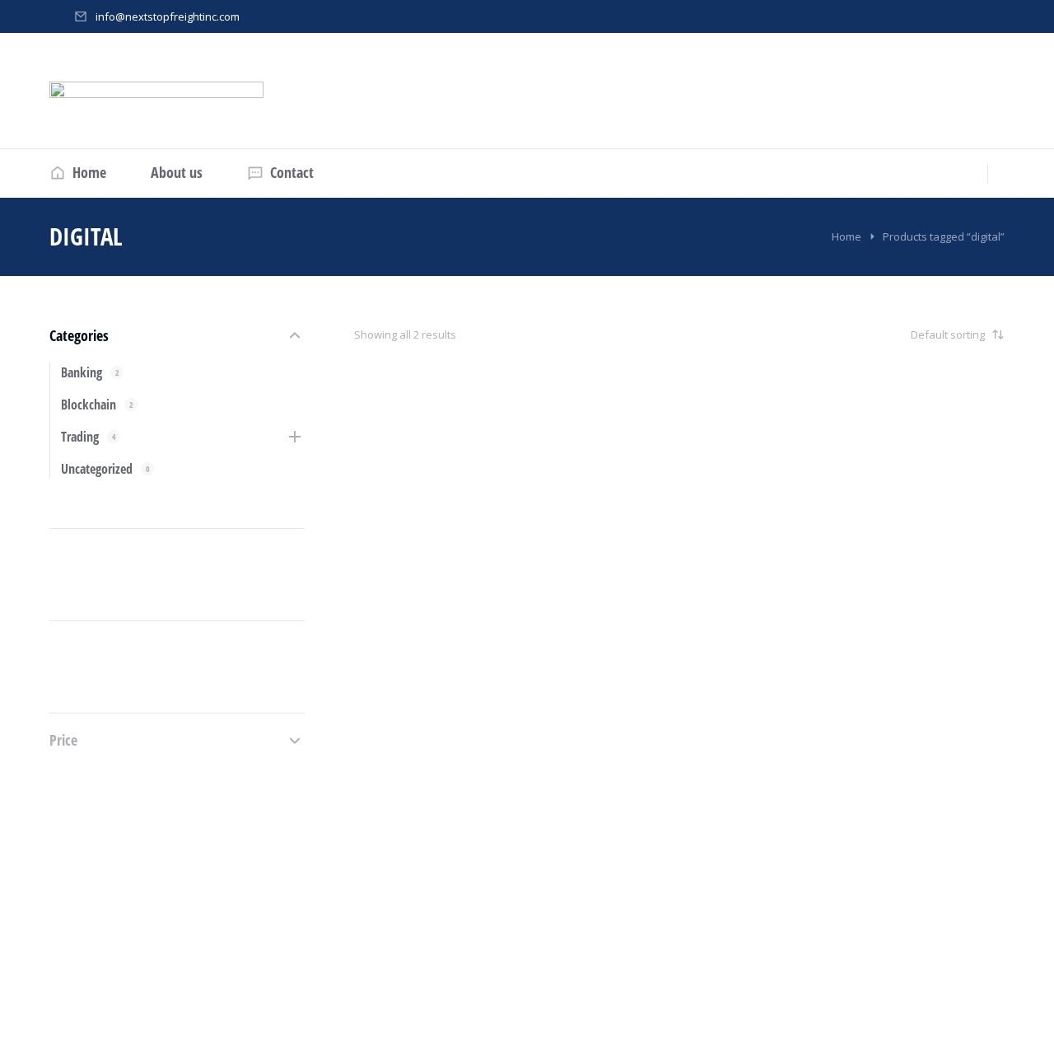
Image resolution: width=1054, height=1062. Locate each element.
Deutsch (394, 720)
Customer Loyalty (751, 823)
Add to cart (413, 931)
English (392, 742)
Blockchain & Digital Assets (439, 801)
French (391, 763)
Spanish (735, 784)
